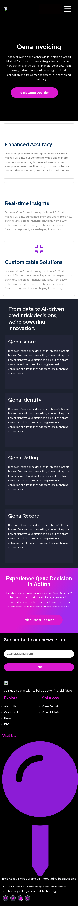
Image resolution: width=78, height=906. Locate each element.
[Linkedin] (20, 898)
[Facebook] (5, 898)
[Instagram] (27, 898)
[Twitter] (13, 898)
